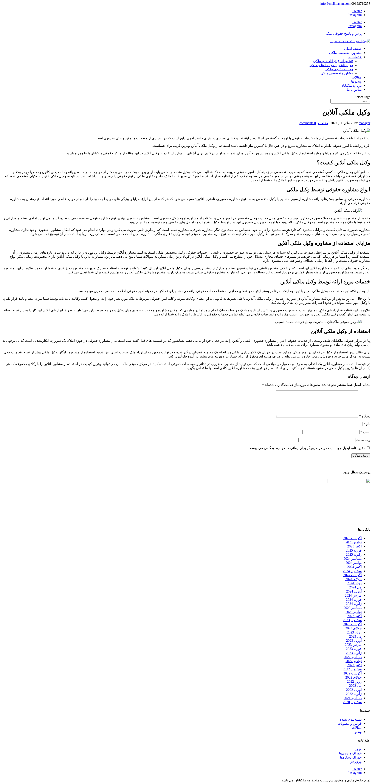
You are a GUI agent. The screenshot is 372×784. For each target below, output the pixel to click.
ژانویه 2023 (354, 653)
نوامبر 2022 (354, 661)
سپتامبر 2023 (352, 620)
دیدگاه (364, 416)
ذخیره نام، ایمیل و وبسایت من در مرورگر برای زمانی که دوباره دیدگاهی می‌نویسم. (307, 448)
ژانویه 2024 (354, 603)
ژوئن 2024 (354, 583)
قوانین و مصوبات (350, 723)
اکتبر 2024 (354, 567)
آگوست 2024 (352, 575)
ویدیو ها (356, 81)
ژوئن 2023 (354, 632)
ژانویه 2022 (354, 694)
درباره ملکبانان (351, 85)
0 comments (307, 123)
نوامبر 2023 (354, 612)
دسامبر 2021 (353, 698)
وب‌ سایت (363, 440)
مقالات (357, 77)
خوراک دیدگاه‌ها (351, 757)
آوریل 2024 (354, 591)
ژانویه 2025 (354, 554)
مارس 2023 (353, 644)
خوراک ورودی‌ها (350, 753)
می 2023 (355, 636)
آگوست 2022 (352, 673)
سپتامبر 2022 (352, 669)
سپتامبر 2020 (352, 702)
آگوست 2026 (352, 538)
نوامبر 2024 (354, 562)
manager (364, 123)
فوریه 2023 (354, 649)
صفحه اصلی (353, 48)
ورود (358, 749)
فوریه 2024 (354, 599)
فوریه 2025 (354, 550)
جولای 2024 (353, 579)
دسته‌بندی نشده (351, 719)
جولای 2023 (353, 628)
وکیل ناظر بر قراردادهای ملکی (331, 65)
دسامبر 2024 (353, 558)
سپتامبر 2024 (352, 571)
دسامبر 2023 (353, 608)
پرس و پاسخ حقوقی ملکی (343, 33)
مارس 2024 (353, 595)
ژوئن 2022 (354, 681)
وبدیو (358, 732)
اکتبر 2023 (354, 616)
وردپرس (356, 761)
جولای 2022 (353, 677)
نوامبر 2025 (354, 542)
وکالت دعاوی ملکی (339, 69)
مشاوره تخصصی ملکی (345, 53)
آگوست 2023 (352, 624)
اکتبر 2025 (354, 546)
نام (367, 424)
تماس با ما (354, 89)
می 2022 (355, 685)
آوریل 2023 (354, 640)
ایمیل (365, 432)
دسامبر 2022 (353, 657)
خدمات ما (355, 57)
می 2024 (355, 587)
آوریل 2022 (354, 689)
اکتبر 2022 (354, 665)
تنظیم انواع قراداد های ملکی (333, 61)
